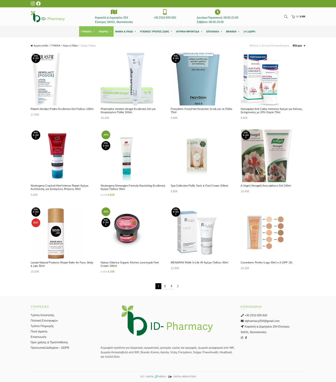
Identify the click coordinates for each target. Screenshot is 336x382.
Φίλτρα (297, 45)
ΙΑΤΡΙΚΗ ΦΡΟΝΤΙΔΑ (187, 31)
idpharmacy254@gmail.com (261, 320)
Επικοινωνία (38, 336)
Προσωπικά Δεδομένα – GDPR (50, 347)
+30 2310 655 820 (255, 315)
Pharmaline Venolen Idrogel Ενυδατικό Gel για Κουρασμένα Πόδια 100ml (128, 110)
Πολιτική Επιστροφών (44, 320)
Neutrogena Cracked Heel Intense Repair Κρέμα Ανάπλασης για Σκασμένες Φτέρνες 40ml (59, 187)
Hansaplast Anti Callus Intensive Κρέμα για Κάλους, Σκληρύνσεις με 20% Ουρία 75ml (272, 110)
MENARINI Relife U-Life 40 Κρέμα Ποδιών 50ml (199, 262)
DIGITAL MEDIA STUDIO (184, 376)
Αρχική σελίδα (41, 45)
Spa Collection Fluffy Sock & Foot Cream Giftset (199, 185)
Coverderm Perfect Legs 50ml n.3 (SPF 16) (266, 262)
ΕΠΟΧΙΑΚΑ (212, 31)
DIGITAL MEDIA (155, 376)
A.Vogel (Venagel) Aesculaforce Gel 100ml (266, 185)
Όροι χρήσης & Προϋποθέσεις (49, 342)
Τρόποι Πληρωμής (42, 326)
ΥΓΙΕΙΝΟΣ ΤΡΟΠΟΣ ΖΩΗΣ (154, 31)
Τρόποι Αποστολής (42, 315)
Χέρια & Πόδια (70, 45)
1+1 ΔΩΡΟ (249, 31)
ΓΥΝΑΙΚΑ (86, 31)
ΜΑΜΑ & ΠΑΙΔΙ (124, 31)
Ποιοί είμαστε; (39, 331)
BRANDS (231, 31)
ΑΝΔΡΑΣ (103, 31)
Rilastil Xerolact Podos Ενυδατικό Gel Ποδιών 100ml (62, 108)
